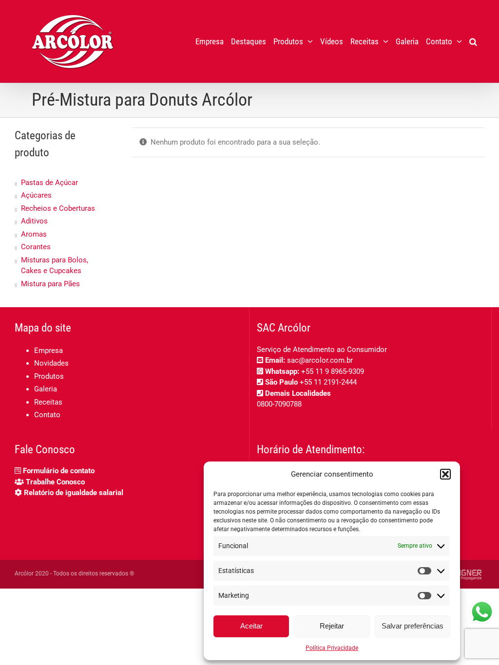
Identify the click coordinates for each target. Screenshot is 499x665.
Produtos (49, 376)
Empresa (48, 350)
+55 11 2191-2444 (328, 382)
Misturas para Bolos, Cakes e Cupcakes (54, 266)
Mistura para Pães (50, 283)
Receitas (48, 402)
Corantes (36, 246)
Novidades (51, 363)
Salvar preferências (412, 626)
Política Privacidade (332, 648)
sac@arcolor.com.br (320, 360)
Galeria (45, 389)
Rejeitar (332, 626)
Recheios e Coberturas (58, 208)
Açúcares (36, 195)
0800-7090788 (279, 404)
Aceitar (251, 626)
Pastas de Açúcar (49, 182)
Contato (47, 414)
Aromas (34, 234)
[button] (445, 474)
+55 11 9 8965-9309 (332, 371)
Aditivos (34, 221)
